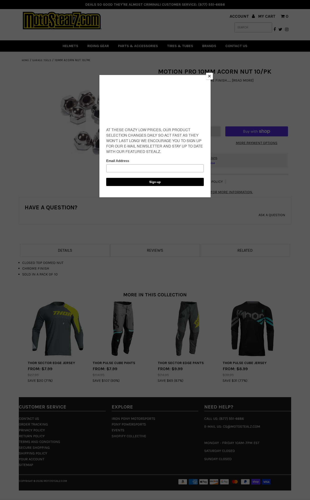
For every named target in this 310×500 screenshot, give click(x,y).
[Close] (209, 76)
